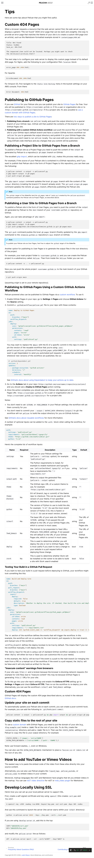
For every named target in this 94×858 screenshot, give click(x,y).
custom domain (19, 724)
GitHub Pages (69, 104)
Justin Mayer (25, 855)
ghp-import (22, 156)
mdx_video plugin (62, 780)
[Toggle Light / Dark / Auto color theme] (89, 2)
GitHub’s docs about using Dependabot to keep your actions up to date (42, 380)
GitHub (17, 104)
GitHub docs (10, 698)
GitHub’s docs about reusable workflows (26, 418)
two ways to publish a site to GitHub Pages (32, 116)
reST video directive (35, 780)
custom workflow (67, 294)
